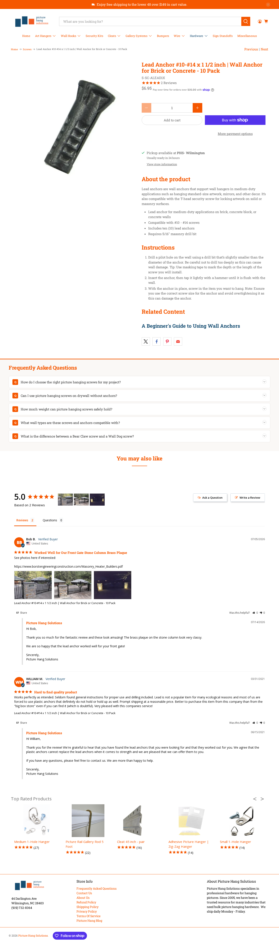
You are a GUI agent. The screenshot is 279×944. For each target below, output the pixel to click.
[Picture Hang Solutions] (32, 21)
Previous (251, 49)
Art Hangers (43, 36)
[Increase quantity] (197, 108)
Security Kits (94, 36)
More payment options (235, 133)
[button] (255, 613)
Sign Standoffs (223, 36)
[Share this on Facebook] (156, 341)
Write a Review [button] (250, 498)
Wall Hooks (68, 36)
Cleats (112, 36)
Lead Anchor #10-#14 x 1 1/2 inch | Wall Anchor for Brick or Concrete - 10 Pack (65, 603)
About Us (83, 898)
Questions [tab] (50, 520)
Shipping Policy (88, 907)
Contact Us (84, 893)
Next (264, 49)
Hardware (196, 36)
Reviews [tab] (22, 520)
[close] (268, 4)
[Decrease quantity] (146, 108)
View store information (162, 164)
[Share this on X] (146, 341)
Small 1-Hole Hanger (235, 841)
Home (26, 36)
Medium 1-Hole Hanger (32, 841)
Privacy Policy (87, 911)
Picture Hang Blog (89, 920)
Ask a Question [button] (212, 498)
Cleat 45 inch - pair (131, 841)
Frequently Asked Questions (97, 888)
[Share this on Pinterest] (167, 341)
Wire (177, 36)
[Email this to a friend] (178, 341)
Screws (27, 49)
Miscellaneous (247, 36)
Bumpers (163, 36)
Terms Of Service (88, 916)
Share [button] (23, 613)
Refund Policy (86, 902)
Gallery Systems (136, 36)
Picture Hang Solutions (33, 935)
